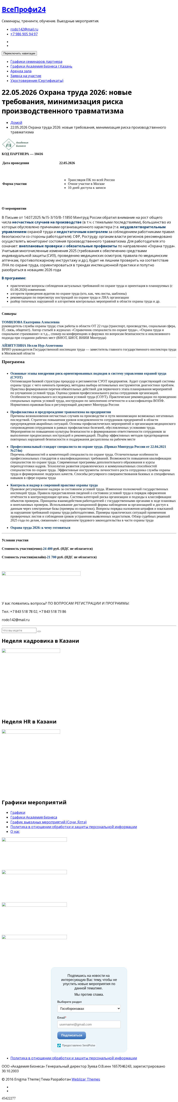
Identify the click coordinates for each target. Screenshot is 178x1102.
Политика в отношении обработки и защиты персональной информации (73, 826)
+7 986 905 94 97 (24, 34)
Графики (17, 812)
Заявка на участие (25, 75)
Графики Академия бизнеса (33, 817)
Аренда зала (20, 71)
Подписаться (71, 1035)
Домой (16, 122)
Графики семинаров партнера (36, 61)
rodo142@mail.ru (24, 29)
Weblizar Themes (86, 1079)
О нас (15, 831)
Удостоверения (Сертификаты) (36, 80)
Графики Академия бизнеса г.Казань (41, 66)
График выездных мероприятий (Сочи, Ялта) (48, 822)
